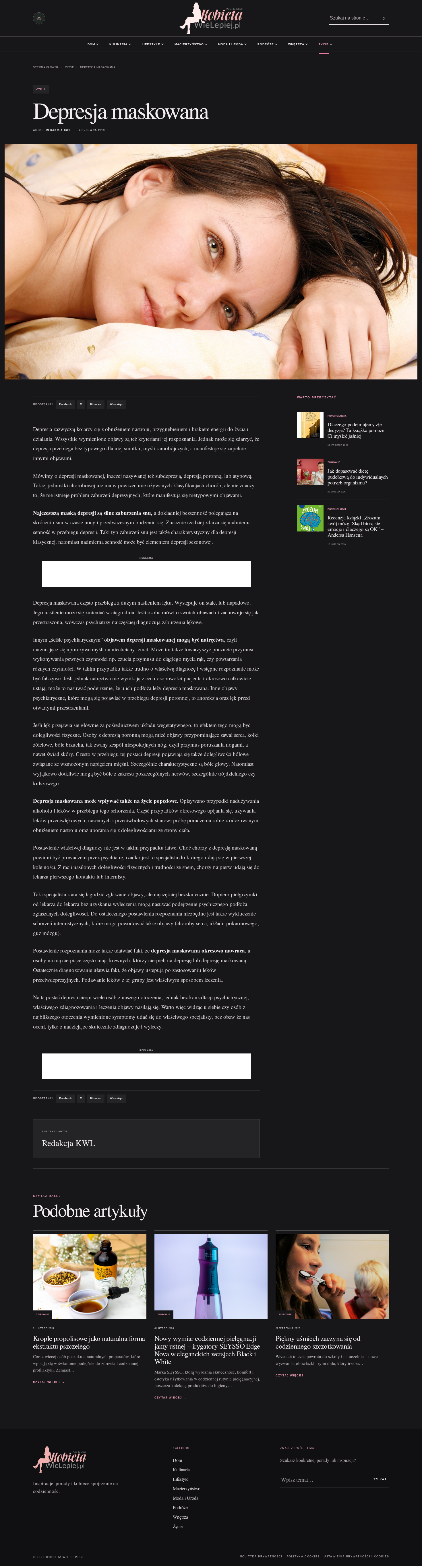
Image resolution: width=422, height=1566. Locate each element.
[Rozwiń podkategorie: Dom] (97, 44)
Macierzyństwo (189, 44)
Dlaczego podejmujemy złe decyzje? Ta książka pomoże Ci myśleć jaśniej (356, 430)
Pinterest (96, 404)
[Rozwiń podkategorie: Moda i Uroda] (245, 44)
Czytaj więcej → (49, 1382)
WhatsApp (116, 404)
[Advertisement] (146, 574)
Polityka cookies (303, 1556)
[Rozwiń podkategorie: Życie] (331, 44)
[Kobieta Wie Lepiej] (211, 18)
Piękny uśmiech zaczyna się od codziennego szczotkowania (318, 1342)
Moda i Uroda (230, 44)
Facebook (65, 404)
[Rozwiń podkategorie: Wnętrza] (306, 44)
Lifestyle (151, 44)
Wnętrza (296, 44)
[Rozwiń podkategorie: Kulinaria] (129, 44)
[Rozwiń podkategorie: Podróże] (276, 44)
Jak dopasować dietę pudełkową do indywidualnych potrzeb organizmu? (358, 477)
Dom (91, 44)
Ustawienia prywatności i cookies (356, 1556)
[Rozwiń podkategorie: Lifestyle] (162, 44)
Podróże (266, 44)
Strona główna (46, 67)
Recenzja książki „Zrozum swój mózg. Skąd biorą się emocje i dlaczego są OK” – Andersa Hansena (356, 526)
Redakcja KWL (58, 130)
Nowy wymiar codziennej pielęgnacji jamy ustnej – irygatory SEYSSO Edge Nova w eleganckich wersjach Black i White (207, 1349)
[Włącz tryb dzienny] (39, 18)
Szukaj (379, 1479)
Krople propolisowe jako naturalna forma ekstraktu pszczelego (89, 1342)
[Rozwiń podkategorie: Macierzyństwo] (206, 44)
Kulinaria (118, 44)
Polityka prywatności (261, 1556)
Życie (324, 44)
